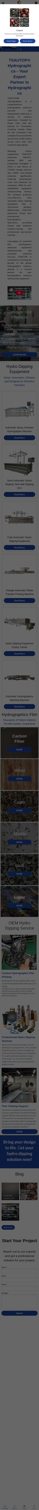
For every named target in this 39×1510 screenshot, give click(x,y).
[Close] (37, 1)
